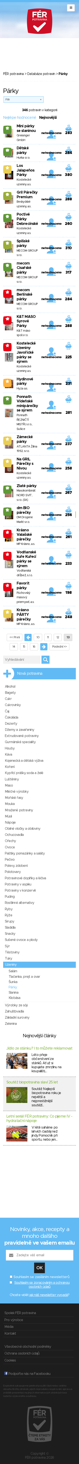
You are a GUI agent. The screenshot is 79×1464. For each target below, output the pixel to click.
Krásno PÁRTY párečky (24, 614)
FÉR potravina (13, 74)
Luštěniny (12, 779)
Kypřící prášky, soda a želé (24, 773)
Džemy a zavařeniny (19, 729)
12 (57, 637)
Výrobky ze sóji (16, 1005)
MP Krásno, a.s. (26, 544)
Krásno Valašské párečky (24, 534)
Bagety (10, 692)
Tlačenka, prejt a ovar (24, 976)
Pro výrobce (13, 1320)
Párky (13, 987)
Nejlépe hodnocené (19, 118)
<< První (14, 637)
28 (7, 150)
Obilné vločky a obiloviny (22, 828)
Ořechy (10, 841)
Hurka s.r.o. (23, 157)
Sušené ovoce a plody (21, 940)
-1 (7, 345)
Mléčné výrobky (16, 791)
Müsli (8, 816)
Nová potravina (29, 674)
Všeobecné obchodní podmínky (27, 1346)
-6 (7, 554)
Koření (9, 767)
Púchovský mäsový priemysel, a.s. (25, 597)
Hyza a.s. (22, 388)
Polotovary (13, 872)
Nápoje (10, 822)
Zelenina (11, 1023)
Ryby (8, 909)
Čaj (7, 711)
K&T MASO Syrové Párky (26, 321)
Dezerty (11, 723)
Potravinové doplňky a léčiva (25, 878)
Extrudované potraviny (22, 736)
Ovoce (10, 847)
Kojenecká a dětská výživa (24, 760)
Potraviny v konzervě (20, 890)
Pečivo (10, 859)
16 (7, 509)
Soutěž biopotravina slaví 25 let (32, 1082)
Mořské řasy (14, 797)
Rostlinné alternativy (19, 902)
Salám (13, 971)
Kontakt (10, 1333)
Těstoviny (12, 952)
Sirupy (9, 921)
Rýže (8, 915)
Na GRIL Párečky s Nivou (25, 463)
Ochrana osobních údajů (21, 1353)
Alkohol (10, 686)
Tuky (8, 958)
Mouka (10, 804)
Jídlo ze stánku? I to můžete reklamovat (39, 1048)
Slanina (13, 992)
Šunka (13, 982)
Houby (10, 748)
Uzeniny (10, 964)
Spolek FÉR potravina (20, 1313)
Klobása (14, 998)
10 (37, 637)
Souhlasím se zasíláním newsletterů (41, 1277)
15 (24, 646)
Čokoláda (11, 717)
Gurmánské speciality (20, 742)
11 (48, 637)
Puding (10, 896)
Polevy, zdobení (16, 865)
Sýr (7, 946)
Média (8, 1326)
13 (7, 243)
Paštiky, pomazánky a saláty (25, 853)
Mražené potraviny (19, 810)
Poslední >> (59, 646)
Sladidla (10, 927)
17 (7, 128)
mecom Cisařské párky (24, 268)
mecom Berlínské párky (24, 294)
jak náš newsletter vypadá (48, 1295)
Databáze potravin (41, 74)
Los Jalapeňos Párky (25, 170)
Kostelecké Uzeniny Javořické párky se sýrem (26, 353)
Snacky (10, 933)
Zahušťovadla (14, 1011)
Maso (9, 785)
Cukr (8, 699)
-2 (7, 292)
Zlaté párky (26, 486)
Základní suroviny (17, 1017)
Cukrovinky (13, 705)
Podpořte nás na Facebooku (29, 1373)
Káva (8, 754)
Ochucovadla (14, 835)
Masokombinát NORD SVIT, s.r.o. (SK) (26, 495)
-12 (7, 318)
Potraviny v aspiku (18, 884)
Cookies (10, 1360)
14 (7, 194)
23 (7, 487)
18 (7, 216)
